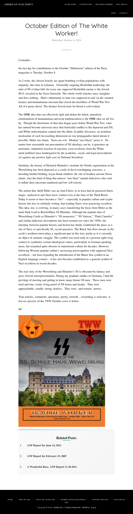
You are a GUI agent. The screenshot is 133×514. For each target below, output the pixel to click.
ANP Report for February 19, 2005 (46, 456)
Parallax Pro (58, 507)
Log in (93, 507)
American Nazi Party (18, 4)
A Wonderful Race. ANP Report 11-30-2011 (52, 467)
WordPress (86, 507)
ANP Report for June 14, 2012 (44, 445)
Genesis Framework (73, 507)
